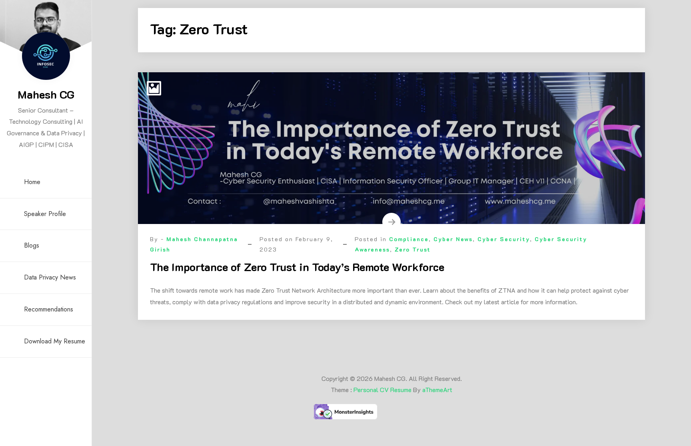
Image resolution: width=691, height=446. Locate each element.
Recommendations (48, 309)
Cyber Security (503, 239)
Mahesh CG (46, 94)
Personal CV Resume (382, 389)
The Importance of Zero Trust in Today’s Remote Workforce (297, 267)
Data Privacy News (50, 277)
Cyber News (453, 239)
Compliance (409, 239)
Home (32, 181)
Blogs (31, 245)
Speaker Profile (45, 213)
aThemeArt (437, 389)
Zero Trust (413, 249)
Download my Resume (54, 341)
